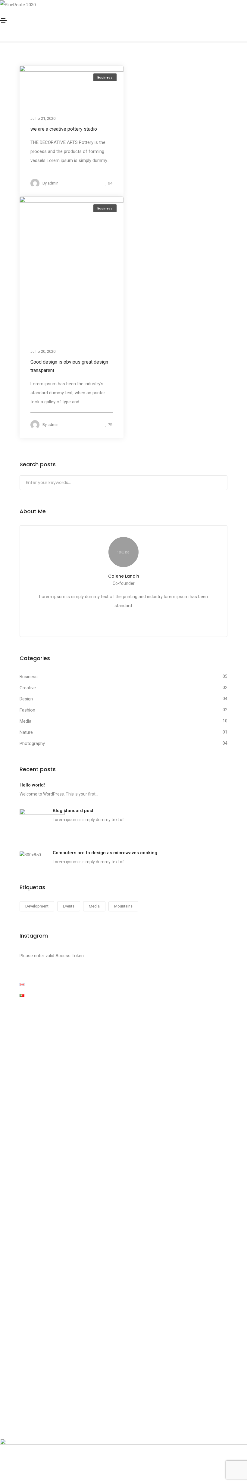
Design (26, 699)
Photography (32, 743)
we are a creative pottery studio (63, 129)
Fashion (27, 710)
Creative (28, 687)
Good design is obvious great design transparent (69, 366)
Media (25, 721)
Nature (26, 732)
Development (36, 906)
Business (105, 77)
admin (53, 183)
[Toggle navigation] (3, 20)
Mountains (123, 906)
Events (68, 906)
